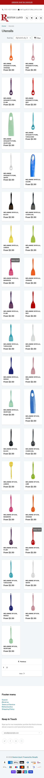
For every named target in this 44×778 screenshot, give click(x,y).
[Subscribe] (39, 733)
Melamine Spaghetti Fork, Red (32, 100)
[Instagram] (21, 741)
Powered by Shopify (30, 757)
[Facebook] (10, 741)
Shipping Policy (8, 709)
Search (5, 700)
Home (4, 26)
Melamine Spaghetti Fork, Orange (10, 66)
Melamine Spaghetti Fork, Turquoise (32, 135)
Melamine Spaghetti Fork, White (10, 175)
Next (21, 674)
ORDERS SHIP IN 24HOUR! (22, 2)
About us (5, 702)
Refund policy (7, 707)
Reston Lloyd (17, 757)
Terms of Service (8, 704)
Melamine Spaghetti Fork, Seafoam (10, 141)
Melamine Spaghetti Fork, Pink (32, 66)
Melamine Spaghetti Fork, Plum (10, 100)
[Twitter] (4, 741)
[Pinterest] (15, 741)
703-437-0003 (10, 10)
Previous (23, 662)
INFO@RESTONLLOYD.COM (31, 10)
